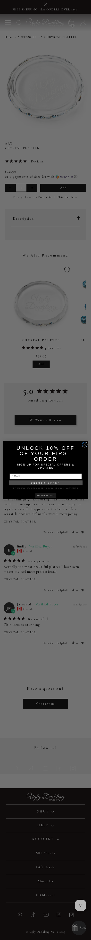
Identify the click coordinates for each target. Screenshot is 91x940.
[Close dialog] (84, 444)
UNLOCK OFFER (45, 483)
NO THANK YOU (45, 495)
